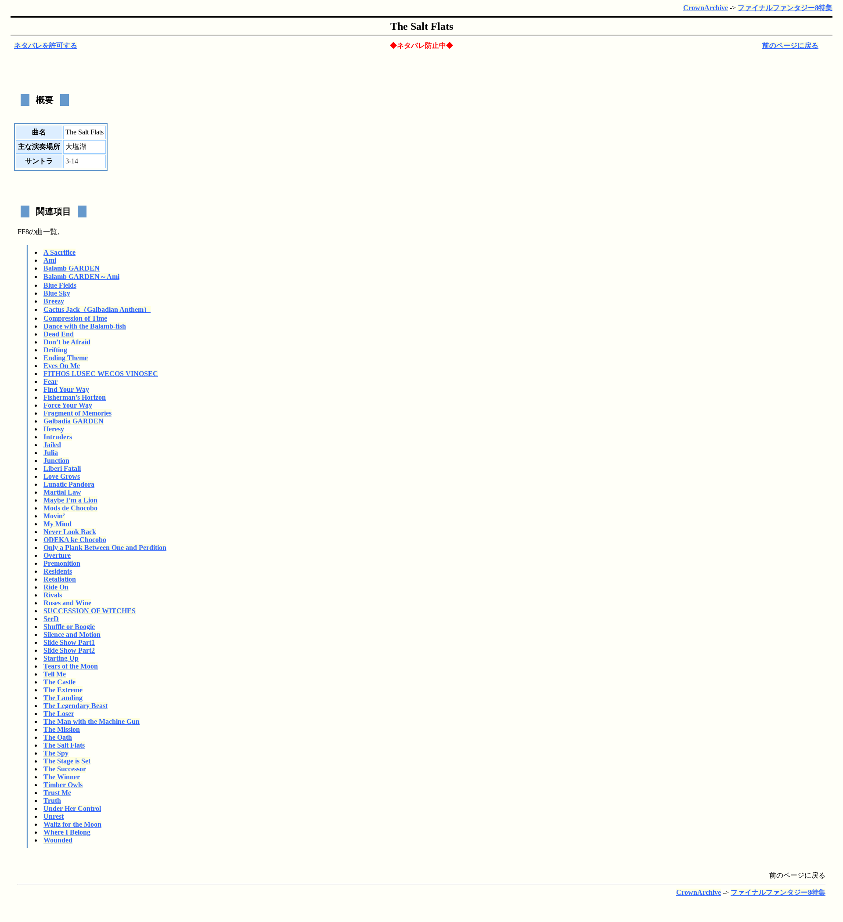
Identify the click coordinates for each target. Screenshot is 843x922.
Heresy (53, 429)
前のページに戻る (790, 45)
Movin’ (54, 516)
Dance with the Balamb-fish (84, 326)
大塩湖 (75, 146)
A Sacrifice (59, 252)
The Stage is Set (66, 761)
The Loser (58, 713)
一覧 (50, 231)
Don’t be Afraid (66, 342)
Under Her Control (72, 808)
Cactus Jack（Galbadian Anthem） (97, 309)
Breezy (53, 301)
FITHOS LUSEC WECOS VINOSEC (100, 373)
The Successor (64, 769)
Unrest (53, 816)
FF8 (23, 231)
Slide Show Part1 (69, 642)
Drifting (55, 350)
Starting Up (61, 658)
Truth (52, 800)
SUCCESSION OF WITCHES (89, 611)
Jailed (52, 444)
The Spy (55, 753)
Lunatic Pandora (68, 484)
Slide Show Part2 (69, 650)
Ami (49, 260)
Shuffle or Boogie (69, 626)
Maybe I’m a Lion (70, 500)
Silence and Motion (72, 634)
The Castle (59, 682)
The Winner (61, 777)
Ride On (55, 587)
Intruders (57, 437)
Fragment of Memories (77, 413)
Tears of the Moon (70, 666)
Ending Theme (65, 358)
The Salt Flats (64, 745)
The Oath (57, 737)
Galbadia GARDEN (73, 421)
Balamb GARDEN (71, 268)
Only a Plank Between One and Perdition (104, 547)
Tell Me (54, 674)
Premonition (61, 563)
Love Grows (61, 476)
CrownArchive (705, 7)
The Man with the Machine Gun (91, 721)
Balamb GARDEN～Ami (81, 276)
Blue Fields (59, 285)
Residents (57, 571)
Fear (50, 381)
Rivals (52, 595)
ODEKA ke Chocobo (74, 539)
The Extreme (63, 690)
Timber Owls (63, 784)
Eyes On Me (61, 365)
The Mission (61, 729)
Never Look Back (69, 531)
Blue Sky (56, 293)
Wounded (57, 840)
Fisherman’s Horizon (74, 397)
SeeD (51, 618)
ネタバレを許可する (45, 45)
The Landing (63, 697)
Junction (56, 460)
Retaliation (59, 579)
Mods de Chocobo (70, 508)
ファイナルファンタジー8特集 (785, 7)
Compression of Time (75, 318)
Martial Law (62, 492)
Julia (50, 452)
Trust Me (57, 792)
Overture (57, 555)
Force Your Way (67, 405)
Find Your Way (66, 389)
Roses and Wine (67, 603)
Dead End (58, 334)
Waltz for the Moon (72, 824)
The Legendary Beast (75, 705)
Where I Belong (66, 832)
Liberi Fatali (62, 468)
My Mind (57, 524)
